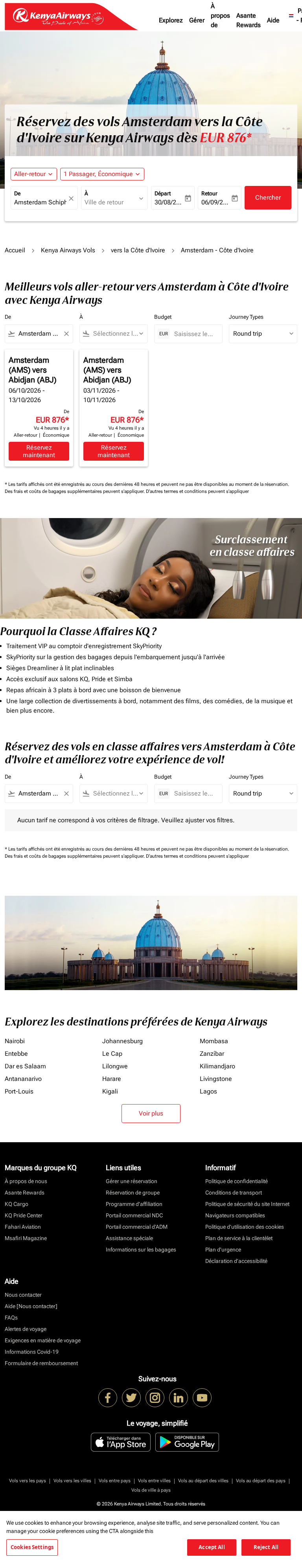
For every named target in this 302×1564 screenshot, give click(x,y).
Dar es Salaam (25, 1066)
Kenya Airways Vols (68, 250)
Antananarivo (23, 1078)
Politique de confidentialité (236, 1181)
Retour (209, 193)
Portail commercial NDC (134, 1215)
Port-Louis (19, 1091)
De (17, 193)
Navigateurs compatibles (235, 1215)
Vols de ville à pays (151, 1490)
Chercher (268, 197)
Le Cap (112, 1053)
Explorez (171, 20)
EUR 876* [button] (225, 138)
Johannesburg (122, 1041)
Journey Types (246, 317)
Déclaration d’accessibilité (236, 1261)
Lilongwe (115, 1066)
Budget (162, 317)
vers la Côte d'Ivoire (138, 250)
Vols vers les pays (27, 1480)
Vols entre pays (115, 1480)
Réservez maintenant (39, 451)
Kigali (110, 1091)
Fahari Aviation (23, 1227)
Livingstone (216, 1078)
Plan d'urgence (223, 1249)
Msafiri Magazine (26, 1238)
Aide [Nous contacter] (31, 1306)
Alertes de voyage (25, 1329)
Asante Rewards (248, 20)
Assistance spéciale (129, 1238)
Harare (111, 1078)
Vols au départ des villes (203, 1480)
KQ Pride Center (23, 1215)
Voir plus (151, 1113)
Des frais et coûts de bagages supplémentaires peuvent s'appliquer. (75, 491)
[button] (102, 174)
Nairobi (15, 1041)
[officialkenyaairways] (154, 1397)
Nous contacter (23, 1295)
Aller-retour (30, 174)
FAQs (11, 1317)
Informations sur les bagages (141, 1249)
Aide (273, 20)
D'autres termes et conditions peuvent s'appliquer (197, 491)
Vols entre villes (154, 1480)
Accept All (212, 1547)
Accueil (15, 250)
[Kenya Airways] (107, 1397)
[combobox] (38, 333)
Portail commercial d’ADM (137, 1227)
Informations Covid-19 (32, 1352)
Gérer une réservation (131, 1181)
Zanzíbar (212, 1053)
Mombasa (214, 1041)
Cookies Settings (32, 1547)
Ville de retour (104, 202)
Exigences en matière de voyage (43, 1340)
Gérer (196, 20)
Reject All (266, 1547)
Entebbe (16, 1053)
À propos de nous (220, 20)
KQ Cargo (16, 1204)
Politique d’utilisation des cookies (244, 1227)
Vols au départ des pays (260, 1480)
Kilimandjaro (217, 1066)
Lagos (208, 1091)
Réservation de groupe (133, 1192)
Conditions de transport (233, 1192)
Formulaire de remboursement (41, 1363)
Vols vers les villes (72, 1480)
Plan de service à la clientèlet (239, 1238)
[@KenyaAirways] (131, 1397)
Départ (163, 193)
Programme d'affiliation (134, 1204)
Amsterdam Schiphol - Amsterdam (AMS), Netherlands (40, 202)
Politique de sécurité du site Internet (247, 1204)
